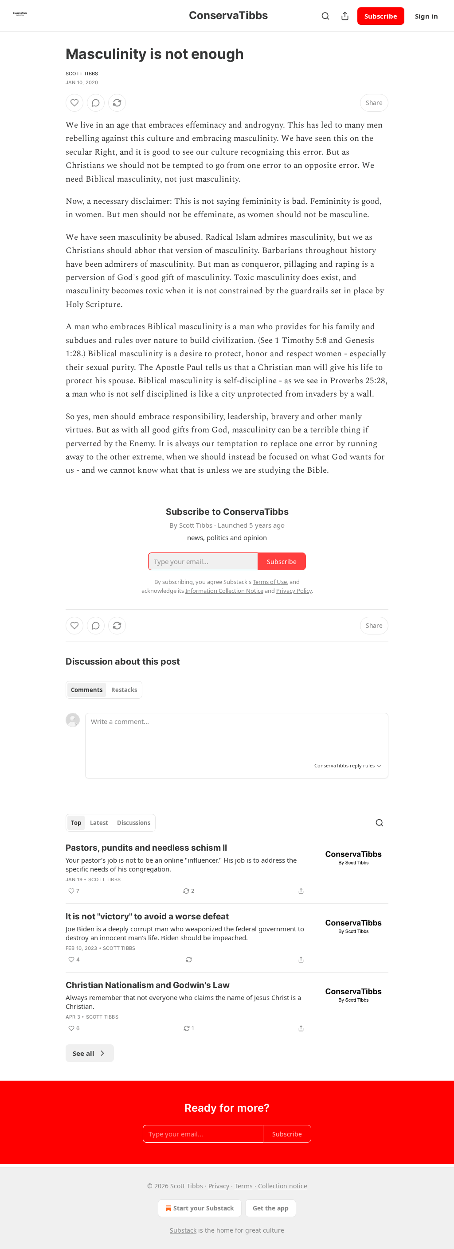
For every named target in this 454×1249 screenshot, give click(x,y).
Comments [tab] (86, 690)
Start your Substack (203, 1208)
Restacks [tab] (124, 690)
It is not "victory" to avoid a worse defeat (147, 916)
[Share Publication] (345, 16)
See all (83, 1053)
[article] (227, 869)
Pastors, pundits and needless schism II (146, 848)
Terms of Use (270, 582)
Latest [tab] (99, 823)
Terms (244, 1186)
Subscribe (380, 16)
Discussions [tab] (133, 823)
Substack (183, 1230)
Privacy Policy (294, 591)
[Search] (325, 16)
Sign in (426, 16)
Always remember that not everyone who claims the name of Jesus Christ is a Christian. (183, 1002)
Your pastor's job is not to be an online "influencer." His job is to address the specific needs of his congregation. (181, 864)
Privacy (218, 1186)
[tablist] (104, 690)
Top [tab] (76, 823)
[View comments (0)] (96, 103)
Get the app (271, 1208)
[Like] (74, 103)
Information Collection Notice (224, 591)
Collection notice (282, 1186)
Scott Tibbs (82, 73)
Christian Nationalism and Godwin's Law (148, 985)
